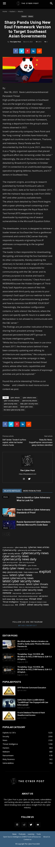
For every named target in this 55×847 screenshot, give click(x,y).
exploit (45, 571)
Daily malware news (31, 572)
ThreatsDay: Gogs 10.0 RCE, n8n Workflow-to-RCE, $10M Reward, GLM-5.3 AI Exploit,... (34, 656)
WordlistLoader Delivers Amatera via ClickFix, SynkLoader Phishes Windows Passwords (33, 643)
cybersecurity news (10, 404)
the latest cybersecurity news (14, 410)
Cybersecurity (9, 550)
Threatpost (24, 602)
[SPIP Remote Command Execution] (9, 690)
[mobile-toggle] (4, 3)
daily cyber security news (29, 404)
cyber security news (16, 556)
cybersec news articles (38, 547)
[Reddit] (24, 824)
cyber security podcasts (26, 562)
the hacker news (22, 599)
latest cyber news (26, 407)
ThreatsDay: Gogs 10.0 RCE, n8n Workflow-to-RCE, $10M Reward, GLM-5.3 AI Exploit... (34, 669)
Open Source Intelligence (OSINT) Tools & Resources (22, 837)
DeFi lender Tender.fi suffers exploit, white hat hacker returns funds (14, 442)
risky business (16, 593)
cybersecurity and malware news (29, 550)
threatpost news (8, 605)
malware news (8, 590)
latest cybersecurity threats (14, 584)
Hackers (12, 11)
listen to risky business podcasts (29, 587)
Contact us (27, 839)
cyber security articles (11, 553)
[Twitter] (21, 51)
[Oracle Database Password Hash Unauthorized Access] (9, 715)
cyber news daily (21, 547)
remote (7, 592)
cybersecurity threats (14, 565)
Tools (39, 834)
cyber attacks (15, 398)
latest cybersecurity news (18, 578)
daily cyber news (13, 568)
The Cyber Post (15, 42)
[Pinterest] (27, 51)
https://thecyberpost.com (27, 474)
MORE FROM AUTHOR (32, 491)
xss (16, 604)
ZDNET (22, 604)
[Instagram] (25, 479)
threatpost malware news (38, 602)
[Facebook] (15, 51)
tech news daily (9, 599)
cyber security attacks (11, 401)
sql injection (43, 596)
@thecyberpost (27, 625)
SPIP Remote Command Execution (31, 688)
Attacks (20, 11)
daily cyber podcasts (32, 569)
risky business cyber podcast (31, 593)
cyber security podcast (10, 562)
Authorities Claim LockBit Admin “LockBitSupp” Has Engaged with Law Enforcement (32, 702)
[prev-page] (4, 534)
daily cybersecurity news (13, 572)
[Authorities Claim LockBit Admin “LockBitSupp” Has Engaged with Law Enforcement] (9, 703)
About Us (46, 837)
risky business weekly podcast (28, 596)
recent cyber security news (28, 590)
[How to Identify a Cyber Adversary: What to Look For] (9, 497)
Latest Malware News (10, 587)
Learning (31, 834)
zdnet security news (38, 604)
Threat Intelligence (11, 601)
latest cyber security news (21, 581)
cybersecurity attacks (29, 401)
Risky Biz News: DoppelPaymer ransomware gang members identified (40, 442)
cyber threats (32, 565)
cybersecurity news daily (19, 559)
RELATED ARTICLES (12, 491)
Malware (44, 587)
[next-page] (8, 534)
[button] (51, 3)
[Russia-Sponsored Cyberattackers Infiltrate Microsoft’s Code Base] (9, 524)
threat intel (35, 599)
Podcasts (22, 834)
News (14, 834)
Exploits (5, 575)
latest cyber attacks (11, 407)
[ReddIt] (39, 51)
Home (5, 11)
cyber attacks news (29, 398)
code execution (8, 547)
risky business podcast (10, 596)
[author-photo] (27, 467)
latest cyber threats (37, 584)
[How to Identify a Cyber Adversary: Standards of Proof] (9, 512)
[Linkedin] (33, 51)
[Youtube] (37, 824)
